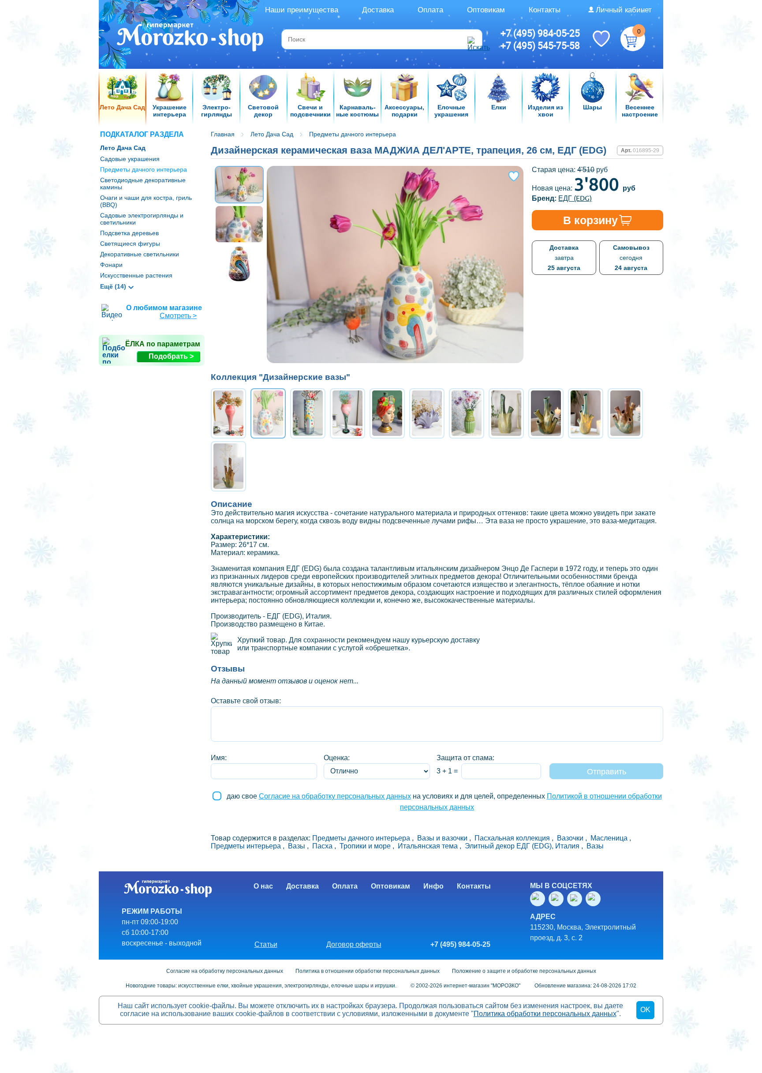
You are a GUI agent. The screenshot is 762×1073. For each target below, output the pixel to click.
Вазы (296, 846)
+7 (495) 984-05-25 (540, 33)
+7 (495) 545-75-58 (540, 45)
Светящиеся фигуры (130, 243)
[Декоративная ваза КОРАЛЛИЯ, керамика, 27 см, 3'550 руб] (426, 413)
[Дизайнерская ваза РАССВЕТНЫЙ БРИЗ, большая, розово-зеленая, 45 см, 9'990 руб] (347, 413)
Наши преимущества (301, 10)
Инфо (433, 886)
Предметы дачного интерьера (143, 169)
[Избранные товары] (601, 38)
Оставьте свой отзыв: (246, 701)
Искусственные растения (136, 275)
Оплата (430, 10)
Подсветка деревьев (129, 232)
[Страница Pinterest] (595, 898)
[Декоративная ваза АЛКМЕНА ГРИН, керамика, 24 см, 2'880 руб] (546, 413)
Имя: (219, 758)
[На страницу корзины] (632, 38)
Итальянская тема (428, 846)
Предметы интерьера (246, 846)
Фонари (111, 264)
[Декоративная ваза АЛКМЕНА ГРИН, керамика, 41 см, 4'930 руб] (585, 413)
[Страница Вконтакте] (539, 898)
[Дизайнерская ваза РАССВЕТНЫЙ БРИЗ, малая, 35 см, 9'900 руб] (228, 413)
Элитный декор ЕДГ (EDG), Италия (522, 846)
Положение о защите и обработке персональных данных (524, 971)
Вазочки (570, 838)
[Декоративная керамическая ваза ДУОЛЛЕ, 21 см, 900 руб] (506, 413)
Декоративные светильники (139, 254)
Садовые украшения (130, 158)
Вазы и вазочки (442, 838)
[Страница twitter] (576, 898)
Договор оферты (353, 944)
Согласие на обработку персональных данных (335, 796)
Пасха (322, 846)
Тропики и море (365, 846)
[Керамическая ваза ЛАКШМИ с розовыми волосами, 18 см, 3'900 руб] (387, 413)
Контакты (544, 10)
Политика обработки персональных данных (545, 1013)
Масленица (609, 838)
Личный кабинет (624, 10)
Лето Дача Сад (123, 147)
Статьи (265, 944)
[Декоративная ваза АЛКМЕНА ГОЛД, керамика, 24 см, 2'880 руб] (625, 413)
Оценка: (337, 758)
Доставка (378, 10)
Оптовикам (486, 10)
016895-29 (646, 150)
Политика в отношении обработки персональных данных (367, 971)
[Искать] (473, 39)
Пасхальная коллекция (512, 838)
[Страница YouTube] (558, 898)
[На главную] (191, 38)
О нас (263, 886)
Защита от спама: (465, 758)
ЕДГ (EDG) (575, 198)
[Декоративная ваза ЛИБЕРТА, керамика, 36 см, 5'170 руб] (466, 413)
